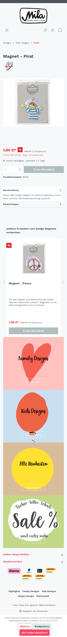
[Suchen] (45, 30)
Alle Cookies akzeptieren (35, 632)
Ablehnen (25, 626)
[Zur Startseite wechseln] (33, 16)
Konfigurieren (42, 626)
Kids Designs (49, 591)
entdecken (33, 382)
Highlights (14, 591)
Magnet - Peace (20, 283)
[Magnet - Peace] (33, 258)
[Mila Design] (33, 66)
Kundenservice (12, 561)
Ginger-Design (26, 596)
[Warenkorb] (60, 30)
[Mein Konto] (52, 30)
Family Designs (31, 591)
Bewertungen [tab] (11, 204)
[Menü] (7, 30)
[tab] (32, 194)
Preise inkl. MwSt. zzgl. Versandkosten (23, 155)
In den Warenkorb (44, 169)
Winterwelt (42, 596)
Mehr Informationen (48, 621)
